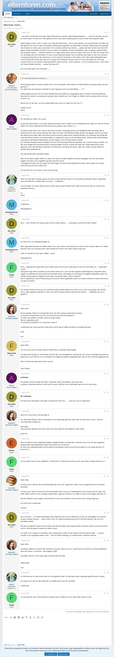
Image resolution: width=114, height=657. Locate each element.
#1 (108, 32)
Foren (7, 14)
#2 (108, 74)
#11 (108, 341)
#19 (108, 540)
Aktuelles (16, 14)
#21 (108, 593)
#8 (108, 263)
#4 (108, 175)
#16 (108, 457)
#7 (108, 238)
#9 (108, 286)
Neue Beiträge (8, 17)
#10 (108, 305)
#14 (108, 411)
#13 (108, 392)
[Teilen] (105, 32)
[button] (22, 14)
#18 (108, 513)
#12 (108, 373)
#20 (108, 573)
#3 (108, 115)
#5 (108, 200)
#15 (108, 439)
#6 (108, 219)
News (27, 14)
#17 (108, 476)
